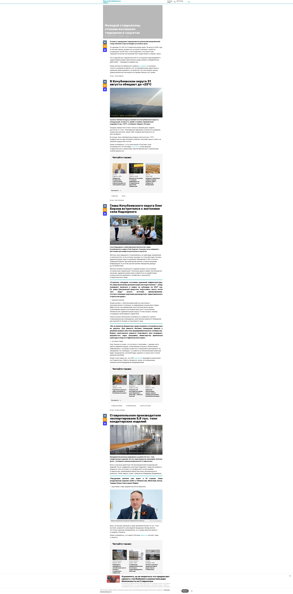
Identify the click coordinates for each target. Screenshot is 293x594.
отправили (143, 66)
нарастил (143, 535)
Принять (185, 591)
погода (123, 196)
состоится (136, 147)
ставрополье (114, 196)
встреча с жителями (145, 405)
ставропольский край (116, 405)
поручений (138, 358)
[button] (113, 579)
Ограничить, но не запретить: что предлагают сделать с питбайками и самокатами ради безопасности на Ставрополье (146, 578)
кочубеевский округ (131, 405)
